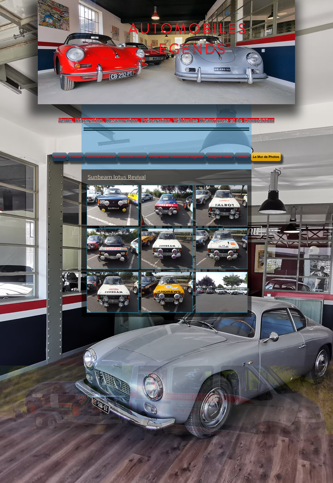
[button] (113, 205)
